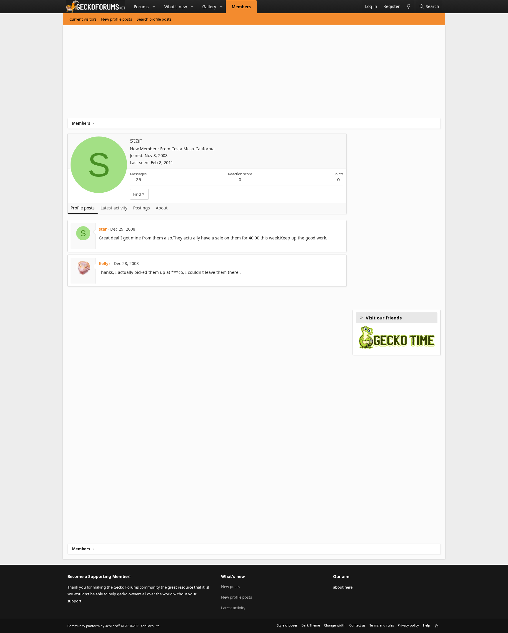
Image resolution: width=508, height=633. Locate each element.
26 (138, 179)
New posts (230, 586)
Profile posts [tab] (83, 208)
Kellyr (104, 263)
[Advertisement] (243, 74)
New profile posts (116, 19)
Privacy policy (408, 625)
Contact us (357, 625)
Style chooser (287, 625)
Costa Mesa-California (193, 148)
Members (241, 6)
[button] (154, 6)
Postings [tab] (141, 208)
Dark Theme (310, 625)
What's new (175, 6)
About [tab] (162, 208)
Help (426, 625)
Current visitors (82, 19)
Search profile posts (154, 19)
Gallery (209, 6)
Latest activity (233, 607)
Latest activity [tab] (114, 208)
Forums (141, 6)
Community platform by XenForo (114, 626)
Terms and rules (382, 625)
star (103, 229)
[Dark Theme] (408, 6)
